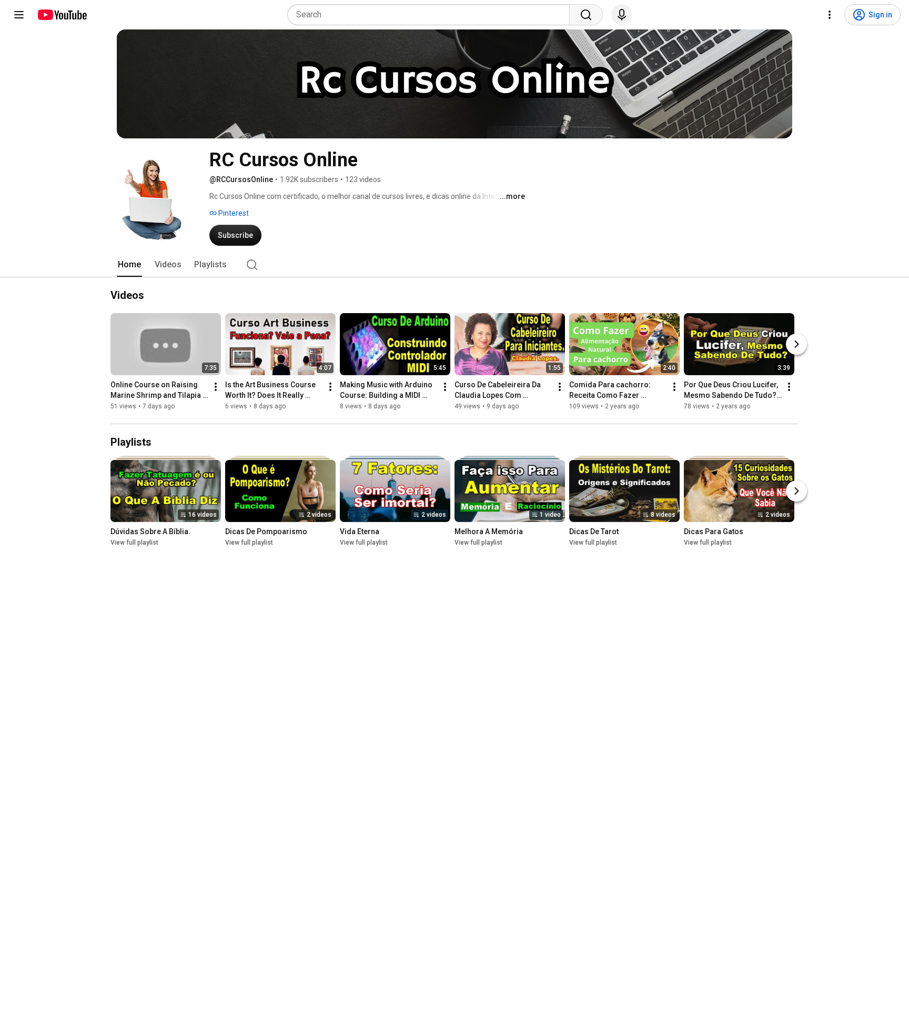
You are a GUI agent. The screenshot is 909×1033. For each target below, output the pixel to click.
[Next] (796, 344)
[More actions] (215, 386)
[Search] (586, 14)
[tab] (129, 264)
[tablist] (454, 264)
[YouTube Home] (61, 14)
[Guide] (19, 14)
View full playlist (134, 542)
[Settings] (829, 14)
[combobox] (431, 14)
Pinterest (233, 213)
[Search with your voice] (621, 14)
